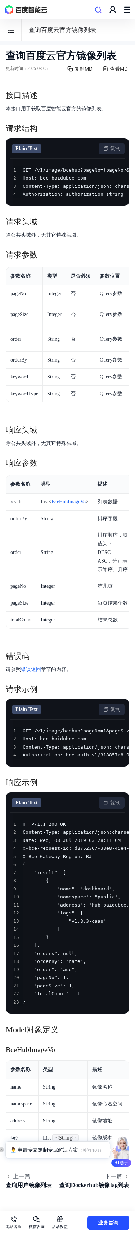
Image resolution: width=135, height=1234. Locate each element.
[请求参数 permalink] (44, 255)
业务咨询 (108, 1222)
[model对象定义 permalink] (65, 1029)
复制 (115, 148)
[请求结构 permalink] (44, 128)
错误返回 (31, 669)
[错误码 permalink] (36, 656)
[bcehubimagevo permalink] (62, 1049)
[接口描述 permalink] (44, 95)
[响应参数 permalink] (44, 463)
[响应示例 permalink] (44, 782)
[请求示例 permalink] (44, 689)
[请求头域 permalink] (44, 221)
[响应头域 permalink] (44, 430)
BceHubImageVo (68, 501)
